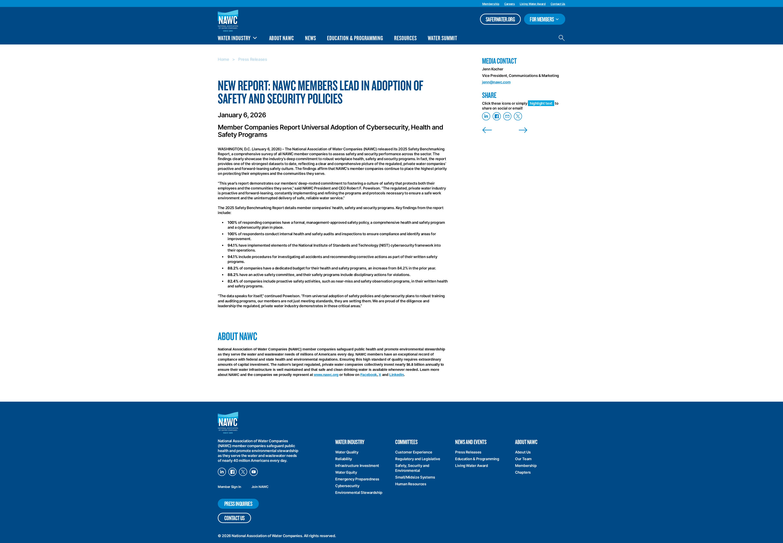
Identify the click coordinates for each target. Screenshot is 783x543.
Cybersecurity (347, 486)
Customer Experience (413, 452)
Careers (509, 4)
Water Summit (442, 38)
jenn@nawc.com (496, 82)
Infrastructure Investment (357, 465)
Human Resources (410, 484)
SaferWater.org (500, 19)
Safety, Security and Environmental (412, 468)
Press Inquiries (238, 504)
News (310, 38)
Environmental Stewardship (358, 492)
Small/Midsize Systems (415, 477)
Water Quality (346, 452)
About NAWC (281, 38)
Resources (405, 38)
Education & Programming (355, 38)
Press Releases (252, 59)
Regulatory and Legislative (417, 459)
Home (223, 59)
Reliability (343, 459)
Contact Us (558, 4)
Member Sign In (229, 487)
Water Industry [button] (234, 38)
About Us (523, 452)
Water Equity (346, 472)
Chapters (523, 472)
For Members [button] (545, 20)
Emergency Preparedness (357, 479)
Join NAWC (260, 487)
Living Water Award (533, 4)
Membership (490, 4)
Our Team (523, 459)
